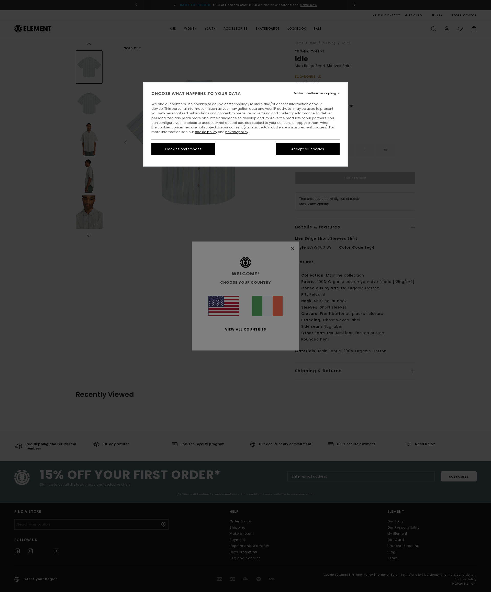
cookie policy (206, 131)
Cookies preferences (183, 149)
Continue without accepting (314, 93)
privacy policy (236, 131)
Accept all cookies (307, 149)
